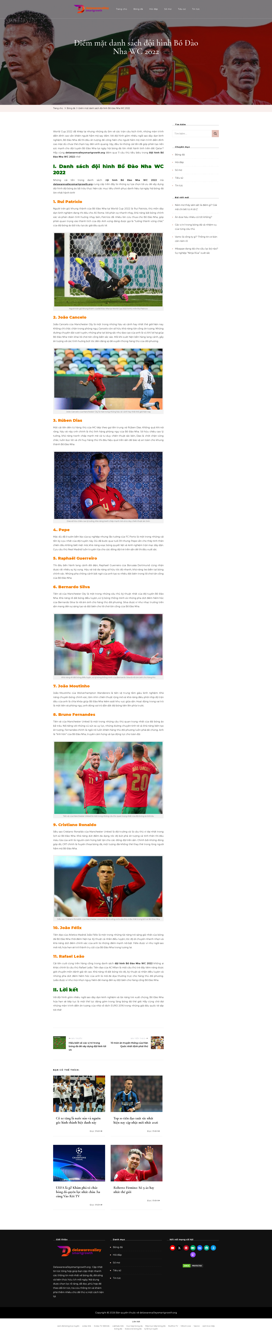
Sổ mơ (168, 9)
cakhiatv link (118, 1326)
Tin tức (196, 9)
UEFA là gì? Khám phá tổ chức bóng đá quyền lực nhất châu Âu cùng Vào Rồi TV (78, 1192)
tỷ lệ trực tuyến (151, 1329)
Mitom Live (186, 1326)
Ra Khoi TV (173, 1326)
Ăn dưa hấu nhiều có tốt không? (193, 217)
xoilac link (86, 1326)
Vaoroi (197, 1326)
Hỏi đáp (153, 9)
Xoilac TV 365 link (102, 1326)
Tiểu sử (182, 9)
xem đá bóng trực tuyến (68, 1326)
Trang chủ (121, 9)
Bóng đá (138, 9)
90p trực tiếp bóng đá (155, 1326)
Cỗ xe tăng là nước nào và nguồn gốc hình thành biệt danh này (78, 1120)
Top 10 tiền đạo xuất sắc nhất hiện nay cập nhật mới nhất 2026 (135, 1120)
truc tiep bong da (135, 1326)
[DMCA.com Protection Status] (193, 1266)
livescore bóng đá (133, 1329)
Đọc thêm (95, 1131)
